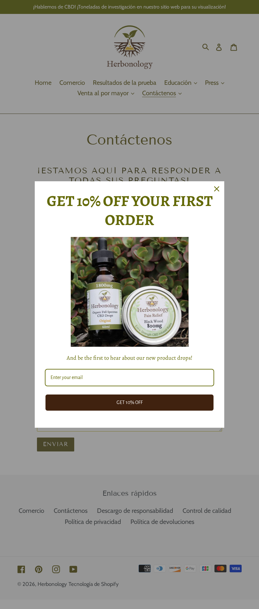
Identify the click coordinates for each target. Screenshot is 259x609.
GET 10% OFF (130, 402)
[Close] (216, 188)
